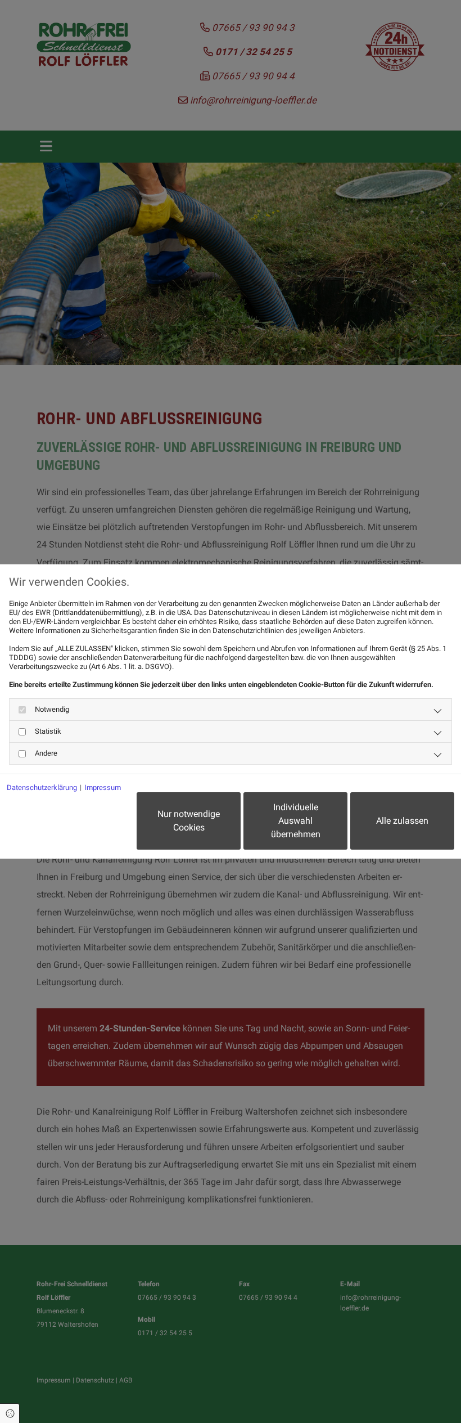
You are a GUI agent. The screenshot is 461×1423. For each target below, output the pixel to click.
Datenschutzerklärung (42, 787)
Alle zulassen (402, 820)
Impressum (102, 787)
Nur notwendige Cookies (188, 821)
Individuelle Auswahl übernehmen (295, 821)
